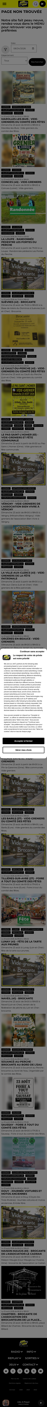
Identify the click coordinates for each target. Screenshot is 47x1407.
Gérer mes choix (23, 749)
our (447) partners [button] (16, 664)
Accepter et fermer (23, 740)
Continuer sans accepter (32, 651)
